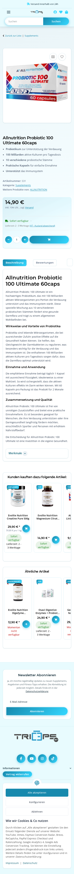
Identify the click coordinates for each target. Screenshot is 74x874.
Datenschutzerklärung (37, 691)
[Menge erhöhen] (25, 239)
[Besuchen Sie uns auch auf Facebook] (21, 758)
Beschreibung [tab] (15, 262)
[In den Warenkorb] (5, 46)
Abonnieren (37, 711)
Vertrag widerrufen (17, 774)
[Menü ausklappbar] (8, 12)
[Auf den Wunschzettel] (62, 57)
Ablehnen (37, 811)
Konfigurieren (37, 802)
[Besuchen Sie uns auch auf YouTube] (31, 758)
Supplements (23, 185)
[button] (55, 12)
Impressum (12, 863)
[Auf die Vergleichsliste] (53, 57)
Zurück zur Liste (13, 35)
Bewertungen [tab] (45, 262)
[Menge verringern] (8, 239)
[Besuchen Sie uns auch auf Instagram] (42, 758)
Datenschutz (30, 863)
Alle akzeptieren (37, 792)
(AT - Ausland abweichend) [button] (42, 225)
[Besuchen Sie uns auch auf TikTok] (53, 758)
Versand (29, 207)
